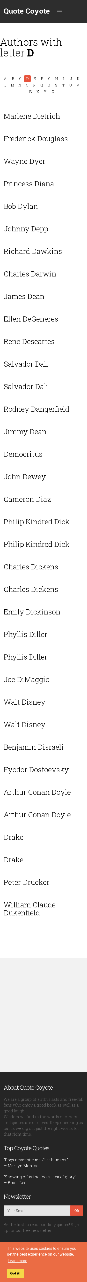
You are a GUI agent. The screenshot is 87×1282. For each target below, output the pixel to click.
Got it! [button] (15, 1273)
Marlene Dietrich (32, 116)
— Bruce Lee (15, 1182)
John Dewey (25, 476)
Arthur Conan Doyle (37, 792)
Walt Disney (24, 702)
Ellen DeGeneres (31, 318)
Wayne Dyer (24, 161)
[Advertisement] (43, 1014)
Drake (13, 837)
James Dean (24, 296)
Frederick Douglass (36, 138)
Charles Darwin (30, 273)
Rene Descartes (29, 341)
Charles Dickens (31, 566)
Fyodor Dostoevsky (36, 769)
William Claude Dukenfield (30, 908)
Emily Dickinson (32, 611)
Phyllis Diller (25, 634)
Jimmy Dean (25, 431)
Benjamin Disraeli (34, 747)
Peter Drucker (27, 882)
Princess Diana (29, 183)
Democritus (23, 454)
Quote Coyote (27, 11)
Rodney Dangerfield (36, 409)
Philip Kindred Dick (37, 521)
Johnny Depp (26, 228)
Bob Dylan (21, 206)
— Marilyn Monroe (21, 1165)
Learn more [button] (17, 1261)
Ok (76, 1210)
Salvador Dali (26, 364)
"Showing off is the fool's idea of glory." (40, 1176)
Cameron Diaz (27, 499)
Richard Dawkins (33, 251)
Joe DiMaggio (27, 679)
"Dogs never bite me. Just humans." (36, 1159)
